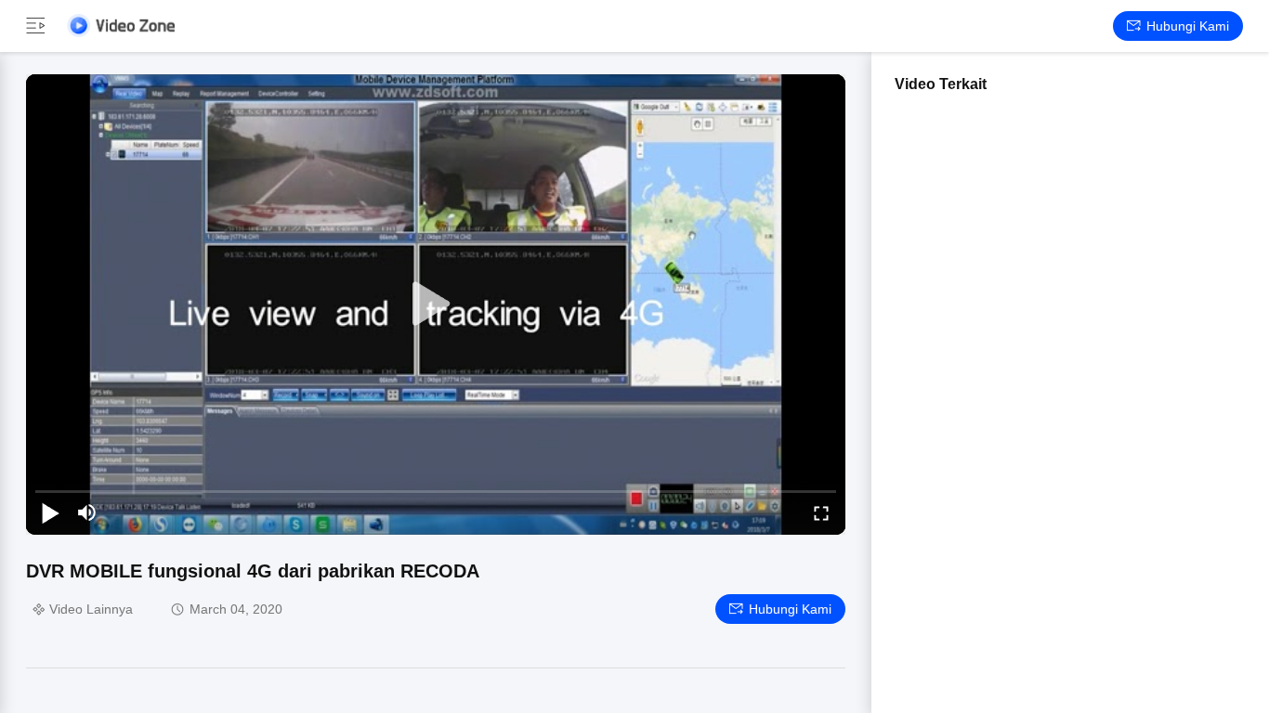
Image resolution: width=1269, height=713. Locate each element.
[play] (435, 304)
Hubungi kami (1187, 26)
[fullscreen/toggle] (821, 512)
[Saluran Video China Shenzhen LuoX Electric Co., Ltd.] (121, 25)
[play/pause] (50, 512)
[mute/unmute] (87, 512)
